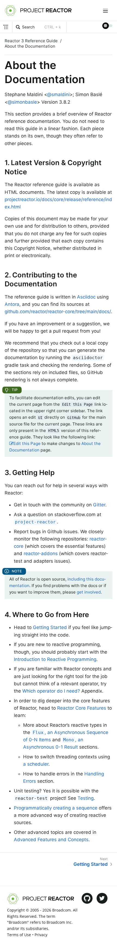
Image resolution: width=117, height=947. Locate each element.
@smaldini (58, 94)
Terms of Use (19, 934)
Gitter (99, 504)
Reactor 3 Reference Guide (31, 40)
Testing (86, 798)
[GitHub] (87, 898)
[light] (107, 25)
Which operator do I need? (51, 691)
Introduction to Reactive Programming (55, 659)
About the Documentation (30, 46)
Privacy (41, 934)
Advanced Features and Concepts (51, 839)
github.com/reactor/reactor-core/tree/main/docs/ (58, 311)
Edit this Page (27, 443)
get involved (89, 592)
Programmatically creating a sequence (55, 808)
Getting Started (50, 627)
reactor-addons (41, 553)
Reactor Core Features (81, 708)
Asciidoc (86, 297)
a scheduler (35, 764)
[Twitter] (102, 898)
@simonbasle (22, 102)
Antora (12, 304)
